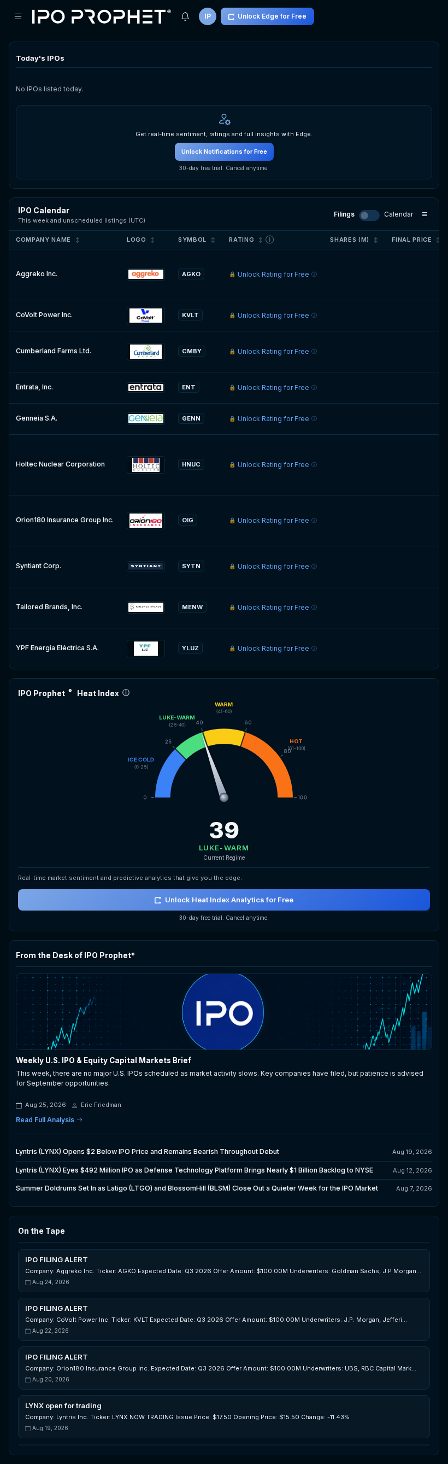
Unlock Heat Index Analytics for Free (229, 899)
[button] (224, 1270)
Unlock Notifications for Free (224, 151)
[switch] (369, 215)
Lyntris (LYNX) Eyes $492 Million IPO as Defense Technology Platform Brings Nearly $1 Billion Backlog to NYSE (194, 1170)
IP (207, 16)
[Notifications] (185, 16)
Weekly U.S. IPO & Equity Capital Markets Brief (103, 1060)
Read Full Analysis (45, 1120)
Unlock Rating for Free (273, 274)
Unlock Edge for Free (272, 16)
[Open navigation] (18, 16)
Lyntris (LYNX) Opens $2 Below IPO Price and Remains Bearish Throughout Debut (147, 1151)
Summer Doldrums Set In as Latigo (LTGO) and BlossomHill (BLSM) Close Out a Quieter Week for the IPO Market (197, 1188)
